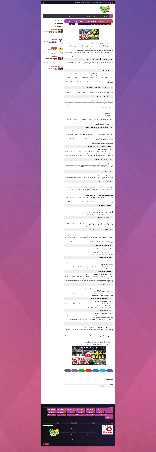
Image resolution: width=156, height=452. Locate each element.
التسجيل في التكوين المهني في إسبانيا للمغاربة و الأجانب (50, 50)
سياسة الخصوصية (88, 2)
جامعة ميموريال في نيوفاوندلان (105, 151)
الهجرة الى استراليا (79, 16)
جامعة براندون (109, 263)
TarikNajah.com (101, 443)
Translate (51, 426)
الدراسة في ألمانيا (99, 409)
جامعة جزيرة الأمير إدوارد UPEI (86, 235)
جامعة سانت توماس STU (108, 329)
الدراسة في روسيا (51, 409)
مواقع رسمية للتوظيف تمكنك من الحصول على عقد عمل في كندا (50, 31)
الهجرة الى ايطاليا (89, 415)
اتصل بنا (82, 2)
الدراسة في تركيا (61, 409)
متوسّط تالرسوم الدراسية (109, 163)
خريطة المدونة (77, 2)
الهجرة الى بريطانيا (79, 415)
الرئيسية (104, 2)
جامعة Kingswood (77, 223)
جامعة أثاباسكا (102, 187)
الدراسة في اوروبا (80, 409)
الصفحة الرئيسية (99, 24)
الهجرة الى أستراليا (90, 412)
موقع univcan (107, 115)
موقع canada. (107, 113)
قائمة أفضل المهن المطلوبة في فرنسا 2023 (50, 58)
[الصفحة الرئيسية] (111, 16)
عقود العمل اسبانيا (60, 415)
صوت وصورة (71, 16)
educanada (108, 110)
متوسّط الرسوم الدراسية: (109, 221)
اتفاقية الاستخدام (95, 2)
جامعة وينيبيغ (98, 290)
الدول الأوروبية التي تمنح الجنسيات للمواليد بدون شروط (50, 41)
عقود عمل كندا (108, 417)
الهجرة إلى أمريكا (52, 412)
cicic (109, 111)
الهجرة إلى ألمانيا (61, 412)
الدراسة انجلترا (108, 409)
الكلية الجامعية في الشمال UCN (106, 197)
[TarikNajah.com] (104, 9)
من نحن (100, 2)
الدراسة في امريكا (90, 409)
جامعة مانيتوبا (96, 276)
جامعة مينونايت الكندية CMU (91, 177)
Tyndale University (110, 315)
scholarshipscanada (106, 117)
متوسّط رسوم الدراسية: (109, 185)
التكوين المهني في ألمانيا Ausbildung (51, 68)
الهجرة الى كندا (105, 16)
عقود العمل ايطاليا (51, 415)
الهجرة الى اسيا (70, 412)
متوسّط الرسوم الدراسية (109, 175)
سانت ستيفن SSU (108, 165)
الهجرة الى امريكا (88, 16)
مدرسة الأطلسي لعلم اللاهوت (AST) (100, 251)
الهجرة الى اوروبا (97, 16)
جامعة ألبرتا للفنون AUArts (107, 303)
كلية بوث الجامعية (109, 211)
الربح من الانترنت (99, 412)
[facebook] (108, 3)
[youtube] (112, 3)
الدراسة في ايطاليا (70, 409)
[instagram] (110, 3)
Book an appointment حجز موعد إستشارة (59, 16)
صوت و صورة (73, 437)
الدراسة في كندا (108, 412)
